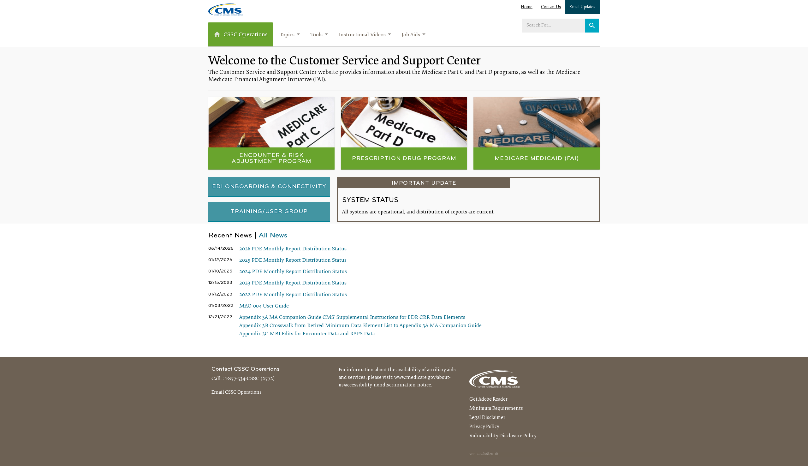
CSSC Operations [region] (245, 35)
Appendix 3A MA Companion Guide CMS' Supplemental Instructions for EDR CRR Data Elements (352, 317)
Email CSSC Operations (236, 392)
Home (526, 7)
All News (273, 235)
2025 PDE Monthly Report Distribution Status (293, 260)
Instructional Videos (362, 35)
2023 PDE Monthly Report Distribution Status (293, 283)
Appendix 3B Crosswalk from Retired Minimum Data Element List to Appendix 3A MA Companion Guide (360, 326)
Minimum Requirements (496, 408)
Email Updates (582, 7)
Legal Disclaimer (487, 417)
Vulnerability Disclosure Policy (503, 436)
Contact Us (551, 7)
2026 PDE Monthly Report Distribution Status (293, 249)
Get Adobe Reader (488, 399)
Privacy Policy (484, 426)
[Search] (592, 26)
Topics (287, 35)
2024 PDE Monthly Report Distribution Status (293, 272)
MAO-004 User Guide (264, 306)
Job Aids (410, 35)
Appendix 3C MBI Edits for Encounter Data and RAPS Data (307, 334)
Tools (316, 35)
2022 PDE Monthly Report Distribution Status (293, 295)
